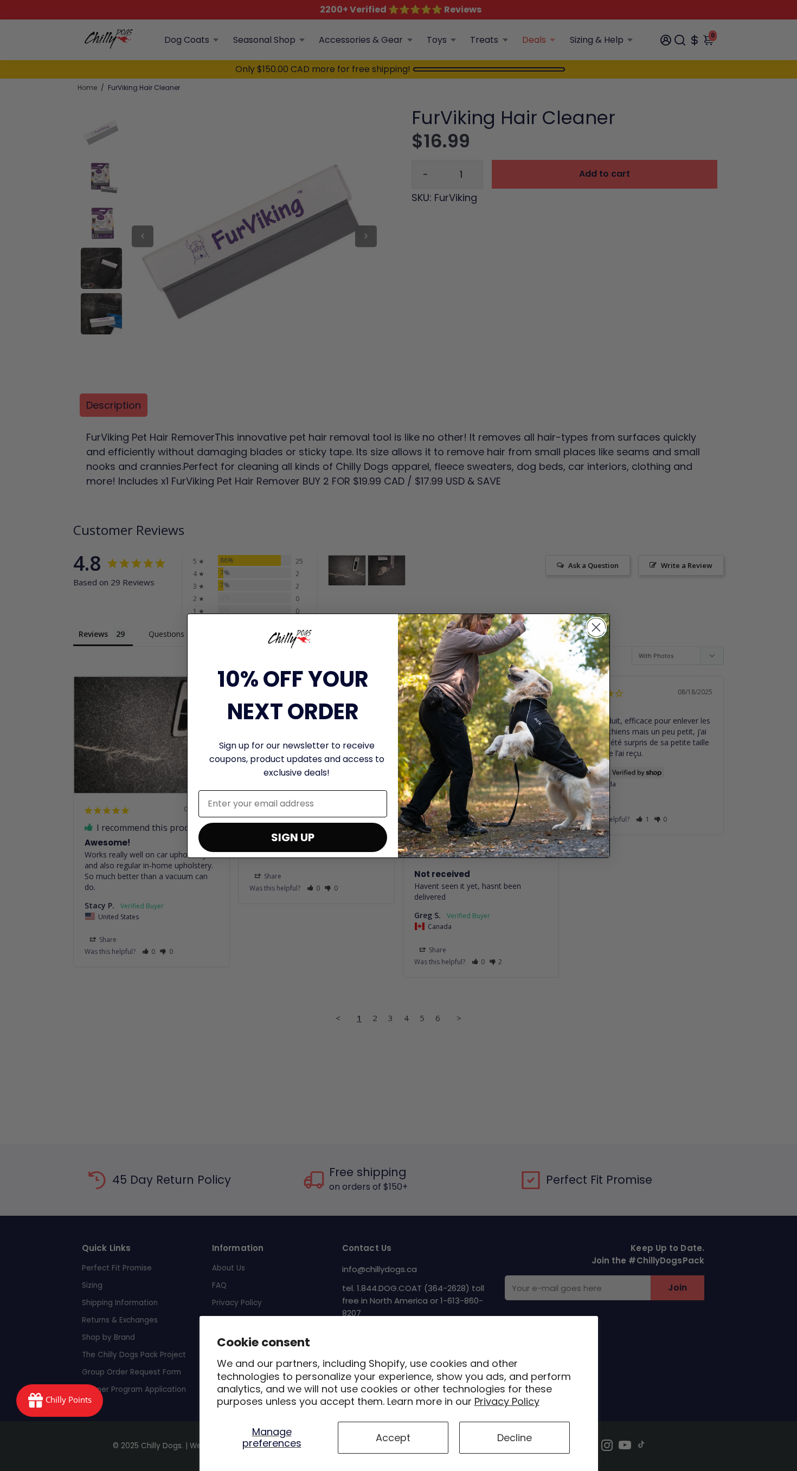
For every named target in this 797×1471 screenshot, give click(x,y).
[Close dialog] (596, 627)
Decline (514, 1437)
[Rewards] (59, 1400)
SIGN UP (292, 837)
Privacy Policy (506, 1401)
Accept (393, 1437)
